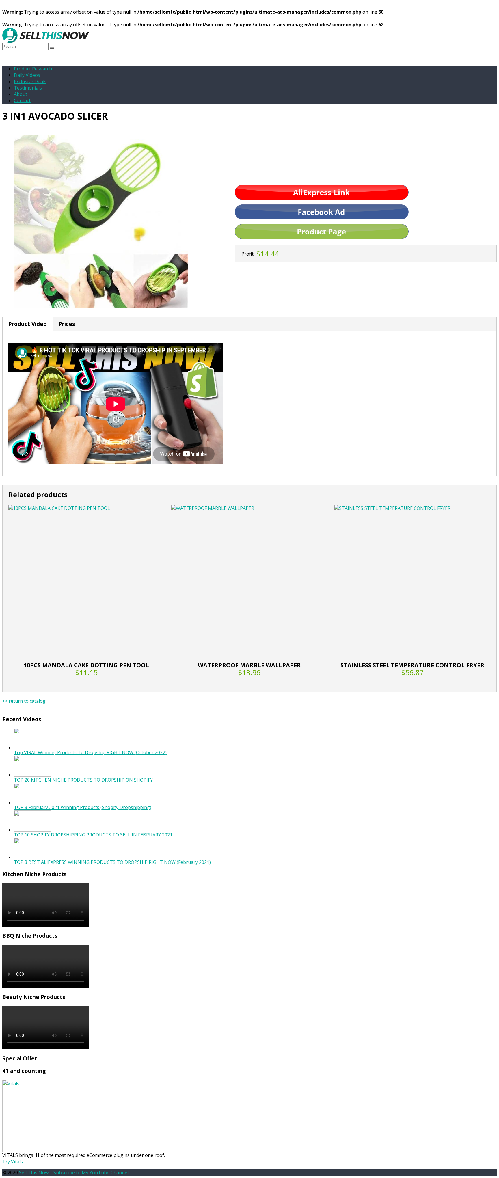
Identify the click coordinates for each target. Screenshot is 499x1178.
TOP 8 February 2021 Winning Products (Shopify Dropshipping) (82, 807)
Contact (22, 100)
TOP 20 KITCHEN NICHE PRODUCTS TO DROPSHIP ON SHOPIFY (83, 780)
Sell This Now (34, 1172)
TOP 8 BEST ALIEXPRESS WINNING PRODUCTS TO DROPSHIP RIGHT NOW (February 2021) (112, 862)
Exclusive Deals (30, 81)
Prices (67, 323)
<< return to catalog (24, 701)
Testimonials (28, 88)
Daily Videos (27, 75)
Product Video (27, 323)
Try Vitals (12, 1161)
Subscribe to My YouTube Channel (91, 1172)
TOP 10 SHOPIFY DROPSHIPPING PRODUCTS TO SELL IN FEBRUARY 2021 (93, 835)
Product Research (33, 69)
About (20, 94)
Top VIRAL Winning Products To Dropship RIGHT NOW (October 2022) (90, 752)
